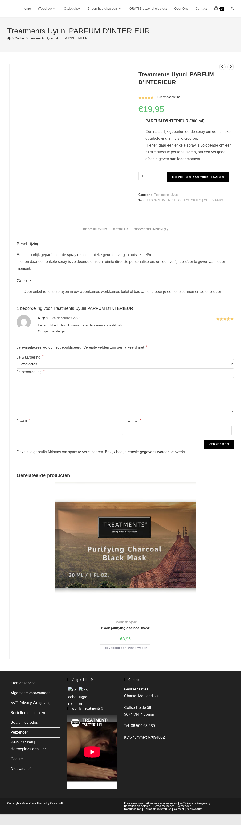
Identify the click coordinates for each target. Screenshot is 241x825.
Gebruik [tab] (120, 229)
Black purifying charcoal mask (125, 628)
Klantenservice (23, 683)
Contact (17, 759)
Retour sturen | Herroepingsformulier (147, 809)
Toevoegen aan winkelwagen (198, 177)
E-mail (134, 420)
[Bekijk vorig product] (222, 67)
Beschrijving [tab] (95, 229)
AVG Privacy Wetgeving (31, 703)
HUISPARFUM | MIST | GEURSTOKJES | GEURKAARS (184, 200)
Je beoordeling (30, 371)
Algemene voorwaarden (31, 693)
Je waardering (30, 357)
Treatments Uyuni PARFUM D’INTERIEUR (58, 38)
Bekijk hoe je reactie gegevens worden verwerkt (145, 452)
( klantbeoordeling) (168, 97)
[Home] (9, 38)
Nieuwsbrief (21, 769)
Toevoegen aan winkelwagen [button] (125, 647)
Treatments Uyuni (166, 194)
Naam (23, 420)
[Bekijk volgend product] (230, 67)
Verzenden (20, 732)
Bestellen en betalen (28, 713)
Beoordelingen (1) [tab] (151, 229)
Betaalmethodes (24, 722)
